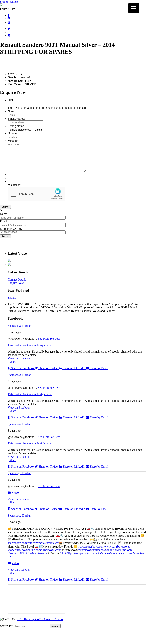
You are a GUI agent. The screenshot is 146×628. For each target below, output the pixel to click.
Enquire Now (16, 283)
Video (15, 492)
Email (3, 221)
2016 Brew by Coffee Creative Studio (40, 619)
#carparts (91, 553)
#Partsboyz (85, 549)
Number (12, 133)
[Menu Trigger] (133, 8)
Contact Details (17, 279)
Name (11, 111)
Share (12, 361)
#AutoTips (66, 553)
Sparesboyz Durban (19, 325)
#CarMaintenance (36, 553)
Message (13, 140)
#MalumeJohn (123, 549)
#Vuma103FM (16, 553)
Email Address (17, 118)
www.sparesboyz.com (91, 546)
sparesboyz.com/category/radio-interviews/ (33, 542)
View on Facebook (19, 358)
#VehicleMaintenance (111, 553)
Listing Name (16, 126)
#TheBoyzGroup (51, 549)
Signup (12, 297)
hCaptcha (14, 184)
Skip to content (9, 1)
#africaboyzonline (103, 549)
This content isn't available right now (30, 345)
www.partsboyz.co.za (117, 546)
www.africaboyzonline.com (24, 549)
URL (11, 100)
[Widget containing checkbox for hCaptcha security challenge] (36, 194)
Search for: (6, 625)
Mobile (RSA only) (11, 228)
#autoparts (79, 553)
